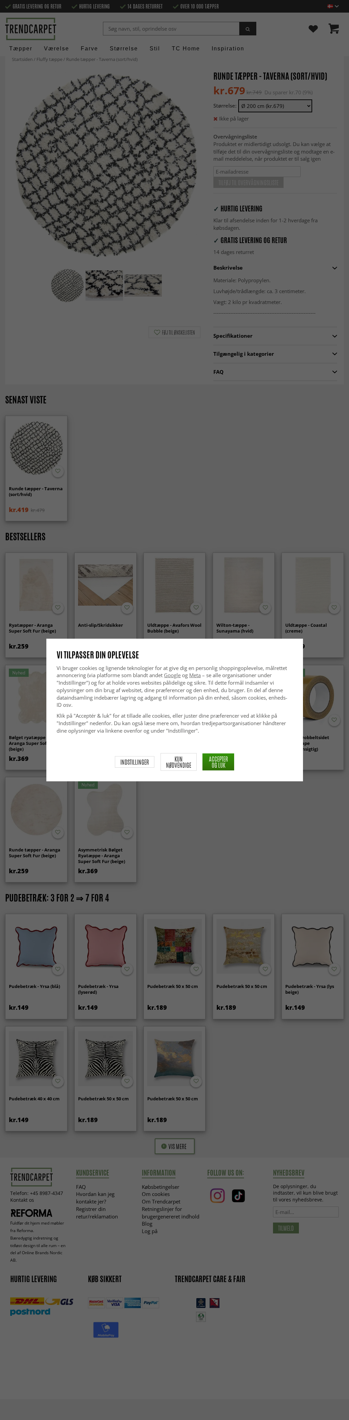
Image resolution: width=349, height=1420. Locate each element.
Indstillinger (134, 761)
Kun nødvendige (178, 761)
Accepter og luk (218, 761)
